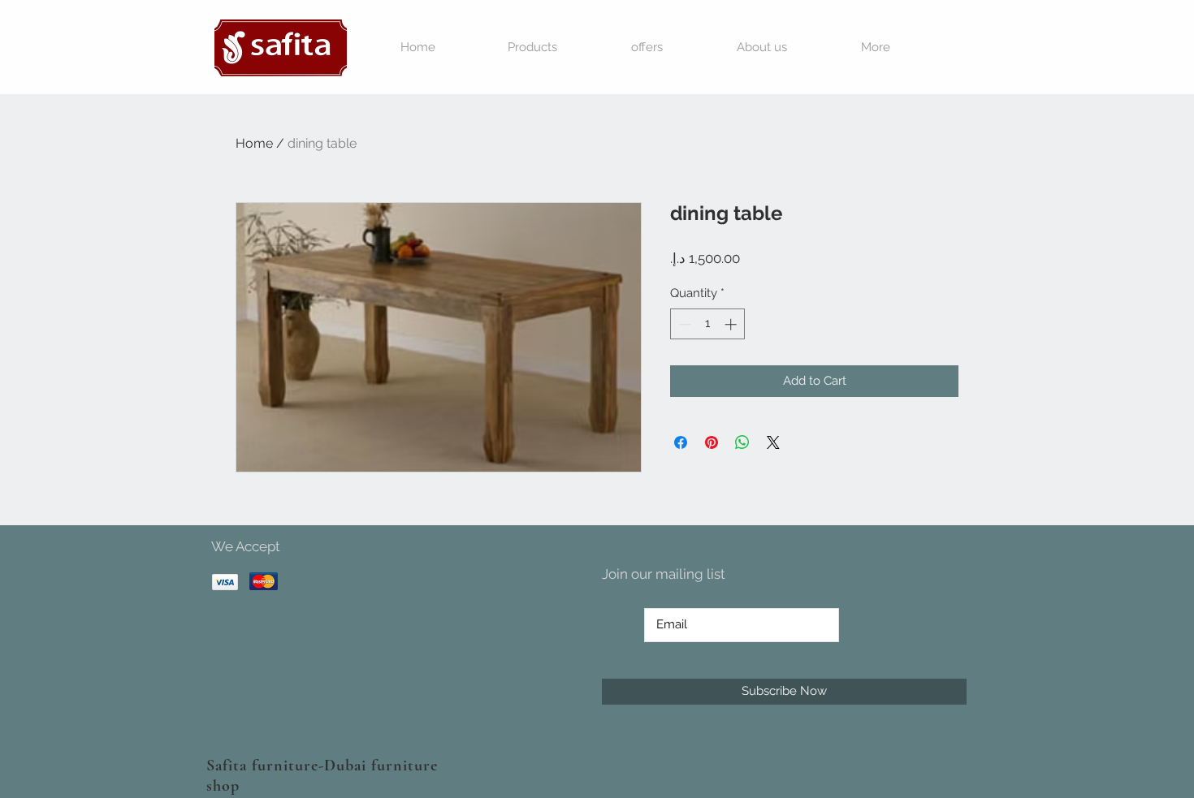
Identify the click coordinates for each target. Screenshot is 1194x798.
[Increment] (732, 324)
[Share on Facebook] (680, 442)
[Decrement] (683, 324)
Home (254, 143)
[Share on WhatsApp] (742, 442)
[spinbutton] (707, 324)
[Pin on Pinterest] (711, 442)
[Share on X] (773, 442)
